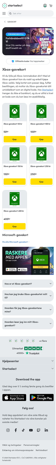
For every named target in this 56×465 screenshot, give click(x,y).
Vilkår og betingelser (11, 445)
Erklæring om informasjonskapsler (17, 451)
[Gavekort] (5, 22)
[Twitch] (38, 431)
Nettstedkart (42, 451)
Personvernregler (31, 445)
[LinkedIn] (46, 431)
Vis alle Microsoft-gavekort (15, 241)
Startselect (47, 89)
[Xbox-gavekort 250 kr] (41, 154)
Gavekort (11, 22)
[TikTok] (23, 431)
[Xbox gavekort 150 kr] (15, 154)
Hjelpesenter (10, 362)
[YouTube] (31, 431)
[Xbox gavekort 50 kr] (15, 112)
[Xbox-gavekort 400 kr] (15, 199)
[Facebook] (15, 431)
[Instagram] (8, 431)
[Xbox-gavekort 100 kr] (41, 112)
